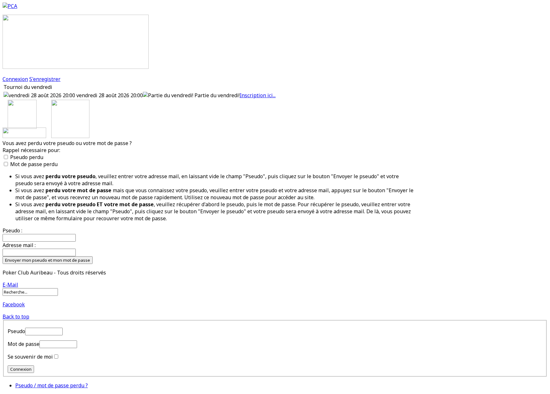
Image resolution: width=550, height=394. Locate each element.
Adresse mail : (19, 245)
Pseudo (16, 331)
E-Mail (10, 284)
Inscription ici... (258, 95)
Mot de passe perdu (34, 164)
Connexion (15, 79)
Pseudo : (12, 230)
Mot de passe (23, 343)
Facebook (14, 304)
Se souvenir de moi (30, 356)
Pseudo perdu (26, 157)
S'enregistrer (44, 79)
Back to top (16, 316)
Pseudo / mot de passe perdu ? (51, 385)
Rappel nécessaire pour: (31, 150)
